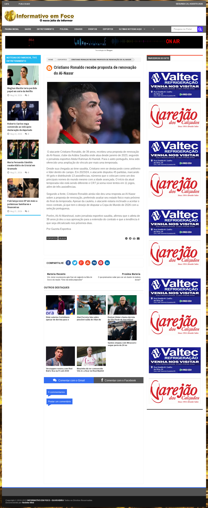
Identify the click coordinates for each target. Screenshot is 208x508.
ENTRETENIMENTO (45, 29)
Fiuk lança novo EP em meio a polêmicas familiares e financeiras (22, 204)
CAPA (6, 4)
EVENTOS (92, 29)
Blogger (109, 50)
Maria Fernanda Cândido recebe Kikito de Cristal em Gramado (21, 165)
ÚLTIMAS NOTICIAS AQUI (130, 29)
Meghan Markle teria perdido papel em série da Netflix (22, 89)
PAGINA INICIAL (12, 29)
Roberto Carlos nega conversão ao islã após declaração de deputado (19, 127)
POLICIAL (64, 29)
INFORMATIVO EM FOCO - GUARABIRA (45, 500)
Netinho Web (28, 503)
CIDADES (78, 29)
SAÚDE (28, 29)
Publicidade (24, 4)
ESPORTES (108, 29)
